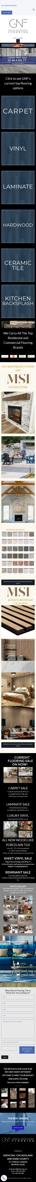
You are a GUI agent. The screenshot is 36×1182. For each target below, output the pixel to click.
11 (31, 359)
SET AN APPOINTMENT (9, 5)
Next (30, 45)
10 (28, 359)
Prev (6, 45)
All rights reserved (26, 1178)
